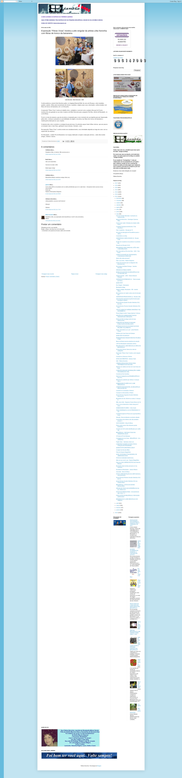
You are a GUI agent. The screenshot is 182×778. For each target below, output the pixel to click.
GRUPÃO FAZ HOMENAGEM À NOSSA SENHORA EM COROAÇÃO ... (126, 316)
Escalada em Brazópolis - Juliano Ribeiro (126, 469)
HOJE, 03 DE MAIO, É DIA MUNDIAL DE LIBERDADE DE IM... (126, 455)
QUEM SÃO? (119, 283)
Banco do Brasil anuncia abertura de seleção (127, 341)
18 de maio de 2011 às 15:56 (53, 154)
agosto (118, 207)
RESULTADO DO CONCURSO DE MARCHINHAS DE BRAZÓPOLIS (135, 606)
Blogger (99, 766)
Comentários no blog (121, 236)
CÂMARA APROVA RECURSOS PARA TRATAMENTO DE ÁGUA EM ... (126, 364)
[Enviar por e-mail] (66, 141)
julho (117, 209)
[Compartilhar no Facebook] (72, 141)
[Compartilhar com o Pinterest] (73, 141)
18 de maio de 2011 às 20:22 (53, 170)
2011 (116, 196)
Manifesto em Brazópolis (139, 684)
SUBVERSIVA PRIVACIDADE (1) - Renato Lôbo (128, 296)
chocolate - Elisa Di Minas (122, 471)
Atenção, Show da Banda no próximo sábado (127, 417)
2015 (116, 187)
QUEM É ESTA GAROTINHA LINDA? (125, 447)
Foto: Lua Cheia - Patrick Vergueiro (125, 260)
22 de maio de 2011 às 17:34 (53, 209)
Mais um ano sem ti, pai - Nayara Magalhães (127, 460)
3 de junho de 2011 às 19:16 (53, 220)
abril (117, 503)
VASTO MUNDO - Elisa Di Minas (124, 423)
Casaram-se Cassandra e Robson (125, 390)
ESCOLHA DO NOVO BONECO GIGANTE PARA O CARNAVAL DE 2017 (134, 522)
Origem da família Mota (139, 662)
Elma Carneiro (49, 214)
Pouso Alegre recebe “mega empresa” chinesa (128, 313)
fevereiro (118, 507)
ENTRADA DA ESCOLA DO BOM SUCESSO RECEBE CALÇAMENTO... (127, 327)
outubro (118, 203)
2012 (116, 194)
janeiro (118, 510)
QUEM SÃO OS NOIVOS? (122, 335)
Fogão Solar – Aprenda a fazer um (125, 442)
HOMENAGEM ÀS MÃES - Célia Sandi (126, 408)
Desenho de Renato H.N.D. (123, 245)
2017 (116, 183)
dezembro (119, 198)
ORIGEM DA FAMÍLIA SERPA (123, 270)
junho (118, 211)
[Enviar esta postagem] (63, 141)
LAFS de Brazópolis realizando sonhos (126, 343)
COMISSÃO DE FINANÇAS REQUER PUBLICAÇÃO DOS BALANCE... (125, 323)
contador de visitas (118, 57)
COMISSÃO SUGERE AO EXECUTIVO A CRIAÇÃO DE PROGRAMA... (126, 444)
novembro (119, 200)
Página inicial (74, 274)
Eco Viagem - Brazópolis (122, 285)
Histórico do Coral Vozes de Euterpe (125, 333)
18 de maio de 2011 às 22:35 (53, 179)
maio (117, 214)
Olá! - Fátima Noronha (121, 361)
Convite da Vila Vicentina (122, 374)
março (118, 505)
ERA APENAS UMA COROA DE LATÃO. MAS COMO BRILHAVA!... (127, 248)
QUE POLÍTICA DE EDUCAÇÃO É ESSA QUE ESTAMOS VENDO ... (128, 299)
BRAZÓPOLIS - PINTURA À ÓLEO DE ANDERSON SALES (126, 433)
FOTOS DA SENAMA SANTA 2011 (124, 458)
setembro (118, 205)
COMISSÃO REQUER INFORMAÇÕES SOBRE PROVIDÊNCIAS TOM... (128, 371)
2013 (116, 192)
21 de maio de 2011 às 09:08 (53, 193)
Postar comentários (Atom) (52, 276)
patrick (47, 184)
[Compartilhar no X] (70, 141)
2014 (116, 189)
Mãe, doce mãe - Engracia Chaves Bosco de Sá (128, 402)
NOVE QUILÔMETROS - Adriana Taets (126, 359)
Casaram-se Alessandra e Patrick (124, 392)
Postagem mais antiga (101, 274)
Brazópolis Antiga (120, 287)
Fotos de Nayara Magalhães (123, 452)
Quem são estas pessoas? (123, 258)
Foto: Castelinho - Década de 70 (124, 230)
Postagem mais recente (48, 274)
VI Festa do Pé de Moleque (123, 436)
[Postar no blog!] (68, 141)
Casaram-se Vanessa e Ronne (124, 356)
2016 (116, 185)
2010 (116, 512)
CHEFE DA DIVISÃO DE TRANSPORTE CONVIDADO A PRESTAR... (126, 255)
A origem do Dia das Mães (123, 450)
